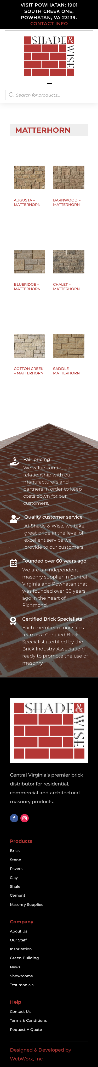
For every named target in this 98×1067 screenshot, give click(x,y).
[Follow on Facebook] (14, 818)
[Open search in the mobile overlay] (47, 95)
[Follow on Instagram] (24, 818)
